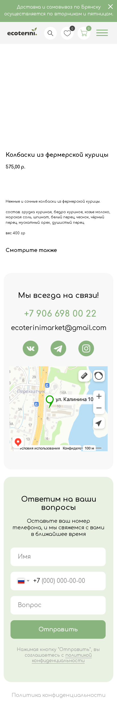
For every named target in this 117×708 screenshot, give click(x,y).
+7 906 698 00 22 (60, 314)
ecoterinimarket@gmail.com (58, 327)
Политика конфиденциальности (59, 695)
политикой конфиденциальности (62, 658)
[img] (30, 348)
